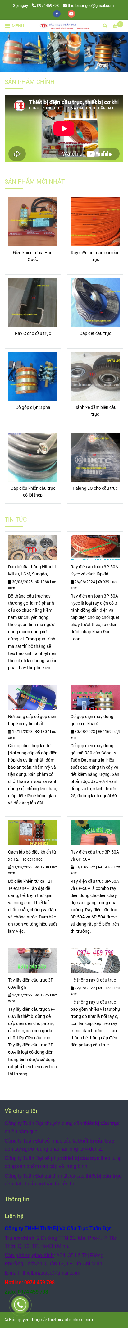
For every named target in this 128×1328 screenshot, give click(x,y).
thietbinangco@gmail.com (91, 5)
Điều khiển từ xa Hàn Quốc (33, 256)
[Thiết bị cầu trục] (32, 221)
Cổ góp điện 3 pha (33, 407)
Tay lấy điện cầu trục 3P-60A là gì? (31, 984)
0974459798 (48, 5)
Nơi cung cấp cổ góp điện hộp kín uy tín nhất (32, 720)
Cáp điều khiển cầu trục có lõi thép (33, 492)
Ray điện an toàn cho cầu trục (95, 256)
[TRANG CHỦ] (64, 25)
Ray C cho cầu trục (33, 333)
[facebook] (57, 13)
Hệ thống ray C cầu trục (93, 980)
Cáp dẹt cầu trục (95, 333)
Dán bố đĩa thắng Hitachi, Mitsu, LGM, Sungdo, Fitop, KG (32, 571)
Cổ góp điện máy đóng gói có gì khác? (92, 720)
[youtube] (71, 13)
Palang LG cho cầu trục (95, 488)
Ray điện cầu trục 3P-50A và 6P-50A (95, 855)
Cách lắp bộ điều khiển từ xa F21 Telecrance (32, 855)
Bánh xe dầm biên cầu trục (95, 411)
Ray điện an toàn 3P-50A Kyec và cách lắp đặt (94, 570)
